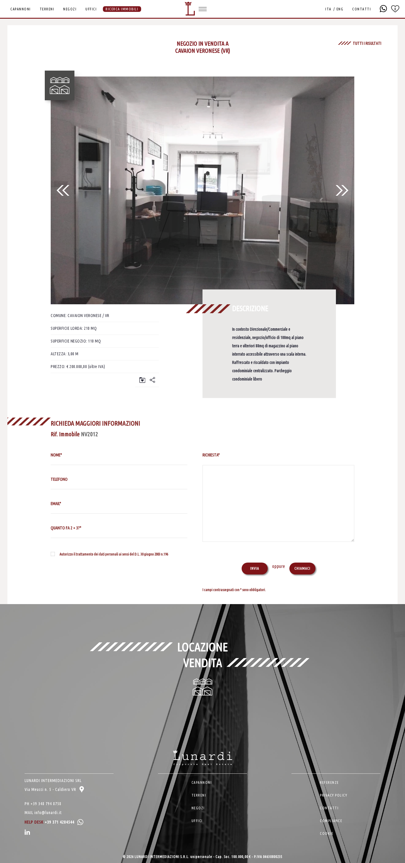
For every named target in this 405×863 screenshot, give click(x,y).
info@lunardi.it (48, 812)
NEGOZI (69, 9)
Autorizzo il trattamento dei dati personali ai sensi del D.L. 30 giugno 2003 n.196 (114, 554)
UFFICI (91, 9)
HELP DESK (49, 822)
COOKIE (326, 833)
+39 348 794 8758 (46, 803)
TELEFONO (59, 479)
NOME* (56, 455)
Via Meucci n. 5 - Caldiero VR (51, 789)
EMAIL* (56, 503)
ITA (328, 9)
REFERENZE (329, 782)
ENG (340, 9)
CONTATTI (361, 9)
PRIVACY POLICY (333, 795)
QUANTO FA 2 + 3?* (66, 528)
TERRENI (47, 9)
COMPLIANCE (331, 821)
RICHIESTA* (211, 455)
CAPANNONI (20, 9)
